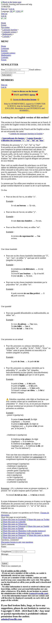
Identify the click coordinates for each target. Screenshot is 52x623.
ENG (18, 11)
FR (11, 11)
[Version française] (2, 18)
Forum (3, 25)
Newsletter (5, 27)
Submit (4, 563)
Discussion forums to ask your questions (17, 542)
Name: (3, 547)
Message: (4, 554)
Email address (35, 70)
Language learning (9, 30)
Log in (11, 9)
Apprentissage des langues (13, 138)
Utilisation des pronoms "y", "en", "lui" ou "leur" (22, 140)
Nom (3, 70)
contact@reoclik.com (38, 593)
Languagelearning (5, 49)
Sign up (4, 9)
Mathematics (7, 34)
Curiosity (6, 36)
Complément (6, 552)
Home (3, 23)
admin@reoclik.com (11, 619)
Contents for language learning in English (26, 134)
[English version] (5, 18)
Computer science (9, 32)
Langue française (34, 138)
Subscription (6, 75)
